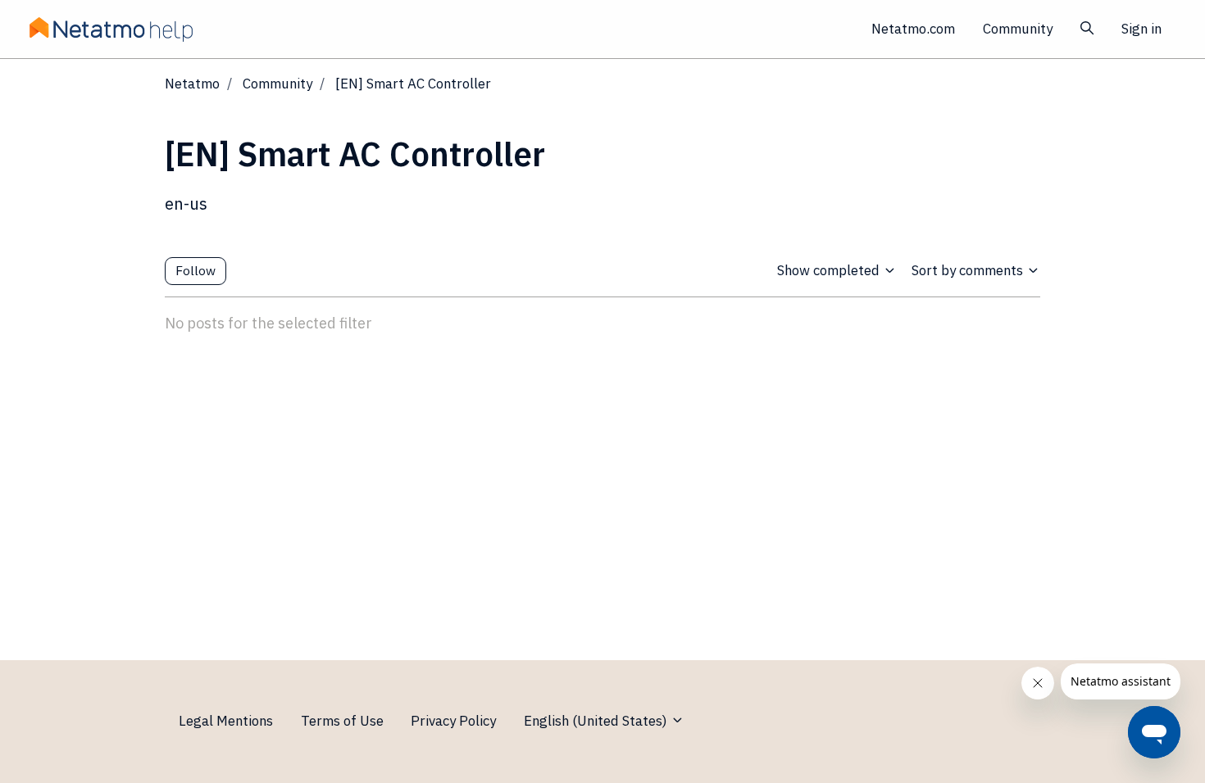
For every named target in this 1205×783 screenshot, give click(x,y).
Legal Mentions (226, 721)
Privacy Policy (453, 721)
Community (1018, 29)
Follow (195, 270)
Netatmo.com (913, 29)
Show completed (830, 270)
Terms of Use (342, 721)
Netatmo (192, 84)
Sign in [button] (1141, 29)
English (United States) (597, 721)
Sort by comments (969, 270)
